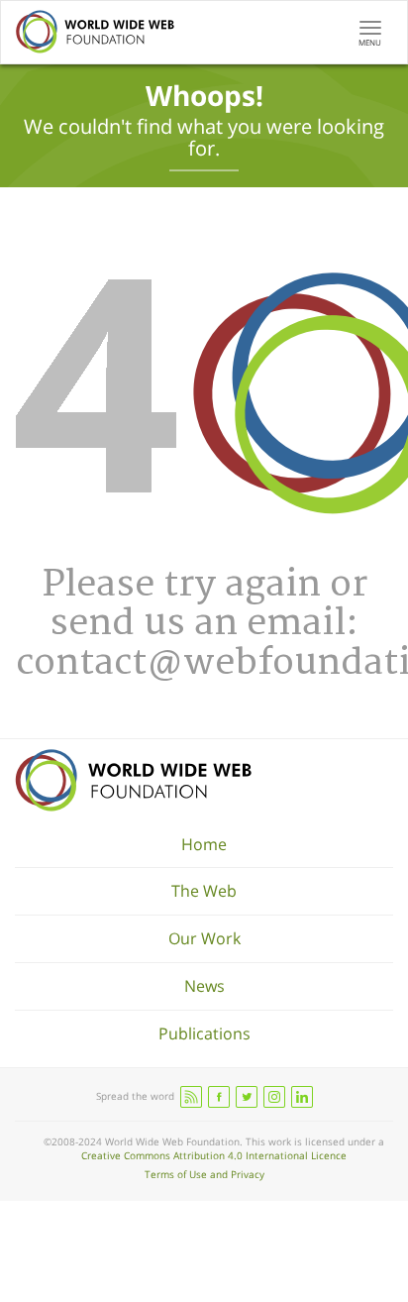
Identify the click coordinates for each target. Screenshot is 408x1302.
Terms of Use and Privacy (204, 1174)
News (204, 986)
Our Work (204, 938)
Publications (204, 1033)
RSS (191, 1097)
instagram (274, 1097)
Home (204, 844)
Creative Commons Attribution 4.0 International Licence (214, 1155)
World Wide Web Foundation (133, 780)
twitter (246, 1097)
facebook (219, 1097)
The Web (204, 891)
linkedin (302, 1097)
